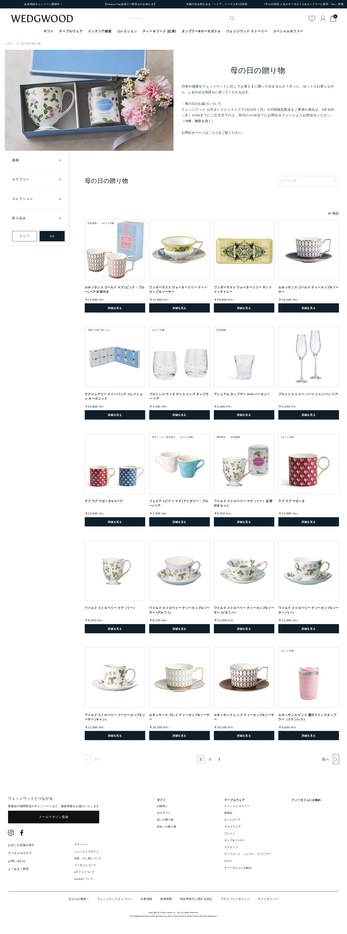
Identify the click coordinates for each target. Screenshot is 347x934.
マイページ (81, 844)
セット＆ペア (232, 819)
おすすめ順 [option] (288, 181)
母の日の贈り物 (31, 43)
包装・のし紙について (88, 858)
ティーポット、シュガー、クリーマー (247, 854)
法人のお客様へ (78, 899)
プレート (229, 833)
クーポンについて (85, 865)
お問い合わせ (17, 861)
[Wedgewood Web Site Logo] (44, 19)
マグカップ (231, 847)
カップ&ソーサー (234, 840)
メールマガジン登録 (54, 817)
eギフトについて (84, 872)
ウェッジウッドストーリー (115, 899)
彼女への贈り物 (166, 826)
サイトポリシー (268, 899)
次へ (325, 759)
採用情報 (166, 899)
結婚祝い (162, 806)
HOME (9, 43)
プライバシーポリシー (235, 899)
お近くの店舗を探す (21, 845)
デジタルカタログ (20, 853)
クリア (24, 236)
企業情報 (146, 899)
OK (52, 236)
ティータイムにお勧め (238, 867)
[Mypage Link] (323, 19)
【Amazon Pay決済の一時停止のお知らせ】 (130, 4)
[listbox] (308, 181)
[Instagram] (11, 833)
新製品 (228, 813)
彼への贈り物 (165, 819)
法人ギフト (164, 813)
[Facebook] (21, 833)
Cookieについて (83, 878)
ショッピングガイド (86, 851)
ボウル (228, 861)
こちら (213, 133)
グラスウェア (232, 826)
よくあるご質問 (18, 869)
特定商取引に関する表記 (196, 899)
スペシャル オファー (237, 806)
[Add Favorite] (312, 19)
